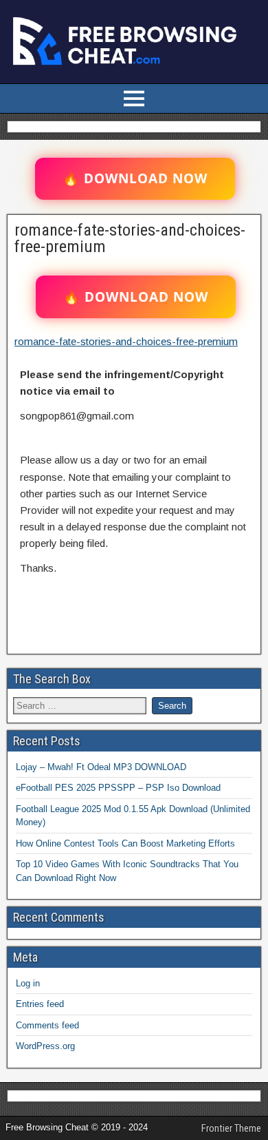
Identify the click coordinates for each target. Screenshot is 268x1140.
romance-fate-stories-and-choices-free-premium (129, 238)
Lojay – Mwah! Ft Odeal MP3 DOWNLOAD (101, 767)
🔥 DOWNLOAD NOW (135, 178)
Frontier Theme (231, 1128)
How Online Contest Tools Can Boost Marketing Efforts (125, 843)
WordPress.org (45, 1046)
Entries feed (40, 1004)
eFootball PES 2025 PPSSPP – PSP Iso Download (118, 788)
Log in (28, 983)
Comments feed (47, 1025)
